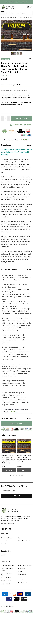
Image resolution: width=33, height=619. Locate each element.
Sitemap (20, 543)
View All (3, 555)
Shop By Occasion (23, 583)
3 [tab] (16, 475)
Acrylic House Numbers (24, 565)
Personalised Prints (7, 578)
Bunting (20, 571)
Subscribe (16, 495)
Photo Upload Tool (23, 541)
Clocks (20, 577)
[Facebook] (2, 529)
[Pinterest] (10, 529)
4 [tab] (19, 475)
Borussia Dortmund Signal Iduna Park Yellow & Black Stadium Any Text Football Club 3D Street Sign (8, 459)
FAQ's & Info (4, 541)
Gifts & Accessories (23, 580)
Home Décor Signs (6, 583)
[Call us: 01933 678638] (28, 7)
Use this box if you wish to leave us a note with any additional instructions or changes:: (16, 103)
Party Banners (22, 568)
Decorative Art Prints (7, 565)
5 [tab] (22, 475)
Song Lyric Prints (6, 581)
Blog (19, 538)
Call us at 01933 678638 (7, 523)
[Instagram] (6, 529)
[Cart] (31, 7)
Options (9, 470)
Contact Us (4, 543)
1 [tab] (11, 475)
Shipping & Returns (7, 538)
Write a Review (5, 76)
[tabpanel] (9, 456)
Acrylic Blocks (22, 574)
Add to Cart (21, 118)
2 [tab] (13, 475)
